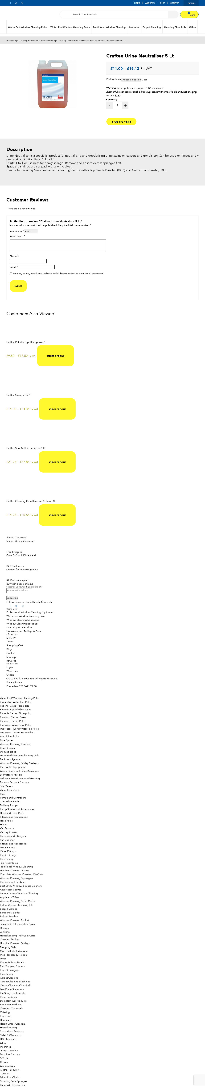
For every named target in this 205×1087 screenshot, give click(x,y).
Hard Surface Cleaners (12, 1023)
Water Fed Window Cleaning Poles (27, 27)
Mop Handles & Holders (13, 954)
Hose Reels (6, 820)
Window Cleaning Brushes (15, 744)
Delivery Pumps (9, 805)
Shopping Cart (14, 645)
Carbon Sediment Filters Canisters (19, 771)
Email (14, 267)
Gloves (4, 1062)
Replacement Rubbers (12, 882)
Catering (5, 1012)
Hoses (3, 824)
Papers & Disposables (12, 1085)
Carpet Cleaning (152, 27)
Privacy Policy (14, 682)
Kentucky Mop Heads (12, 962)
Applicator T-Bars (9, 897)
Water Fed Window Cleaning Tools (70, 27)
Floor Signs (6, 974)
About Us (150, 3)
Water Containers (9, 790)
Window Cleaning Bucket (14, 920)
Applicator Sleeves (10, 889)
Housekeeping (8, 1027)
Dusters (4, 928)
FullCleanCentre (25, 678)
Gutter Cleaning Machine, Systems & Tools (10, 1054)
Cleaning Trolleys (10, 939)
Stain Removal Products (87, 40)
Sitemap (11, 657)
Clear (144, 79)
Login (9, 667)
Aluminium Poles (9, 736)
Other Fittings (8, 851)
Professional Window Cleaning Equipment (30, 612)
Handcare (5, 1020)
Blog (9, 649)
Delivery (11, 637)
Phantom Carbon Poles (13, 717)
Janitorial (134, 27)
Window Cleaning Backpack (22, 623)
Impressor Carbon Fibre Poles (16, 732)
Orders (10, 674)
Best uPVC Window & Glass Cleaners (21, 885)
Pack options (113, 79)
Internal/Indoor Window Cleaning (19, 893)
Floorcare (5, 1016)
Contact (174, 3)
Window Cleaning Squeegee (22, 619)
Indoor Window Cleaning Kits (16, 905)
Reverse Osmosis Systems (14, 782)
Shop (162, 3)
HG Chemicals (8, 1039)
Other (192, 27)
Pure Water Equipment (13, 767)
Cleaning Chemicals (175, 27)
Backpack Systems (10, 759)
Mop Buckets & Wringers (14, 951)
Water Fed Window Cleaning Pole (25, 616)
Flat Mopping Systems (12, 966)
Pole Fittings (7, 859)
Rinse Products (8, 997)
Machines (5, 1046)
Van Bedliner (7, 839)
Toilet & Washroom (10, 1035)
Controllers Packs (9, 801)
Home (137, 3)
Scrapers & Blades (10, 912)
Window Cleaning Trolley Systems (19, 763)
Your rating (17, 231)
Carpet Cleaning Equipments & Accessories (32, 40)
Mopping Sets (8, 947)
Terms (9, 641)
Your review (17, 236)
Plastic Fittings (8, 855)
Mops (3, 958)
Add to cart (121, 122)
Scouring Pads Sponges (13, 1081)
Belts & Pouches (9, 916)
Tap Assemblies (9, 862)
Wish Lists (12, 671)
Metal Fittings (8, 847)
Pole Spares (6, 740)
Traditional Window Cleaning (109, 27)
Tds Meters (6, 786)
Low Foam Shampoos (12, 989)
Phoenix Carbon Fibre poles (16, 713)
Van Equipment (8, 832)
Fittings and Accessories (14, 816)
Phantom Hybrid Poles (12, 721)
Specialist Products (10, 1004)
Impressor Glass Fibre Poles (15, 725)
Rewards (11, 660)
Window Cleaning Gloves (14, 870)
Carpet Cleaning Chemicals (64, 40)
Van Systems (7, 828)
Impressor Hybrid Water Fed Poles (19, 728)
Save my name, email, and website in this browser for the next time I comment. (58, 274)
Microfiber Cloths (10, 1077)
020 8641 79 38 (28, 686)
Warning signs (8, 751)
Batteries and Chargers (13, 836)
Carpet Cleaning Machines (15, 981)
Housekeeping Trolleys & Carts (23, 631)
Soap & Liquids (8, 908)
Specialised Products (12, 1031)
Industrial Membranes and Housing (20, 778)
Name (14, 256)
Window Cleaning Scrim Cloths (17, 901)
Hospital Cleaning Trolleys (15, 943)
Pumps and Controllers (13, 797)
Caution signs (7, 1066)
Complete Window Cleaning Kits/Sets (21, 874)
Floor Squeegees (9, 970)
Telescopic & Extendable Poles (17, 924)
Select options (55, 355)
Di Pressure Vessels (11, 774)
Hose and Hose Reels (12, 813)
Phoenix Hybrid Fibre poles (15, 709)
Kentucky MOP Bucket (19, 627)
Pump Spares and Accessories (17, 809)
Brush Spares (7, 748)
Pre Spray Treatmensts (12, 993)
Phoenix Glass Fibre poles (14, 705)
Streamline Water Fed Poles (15, 702)
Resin (3, 793)
